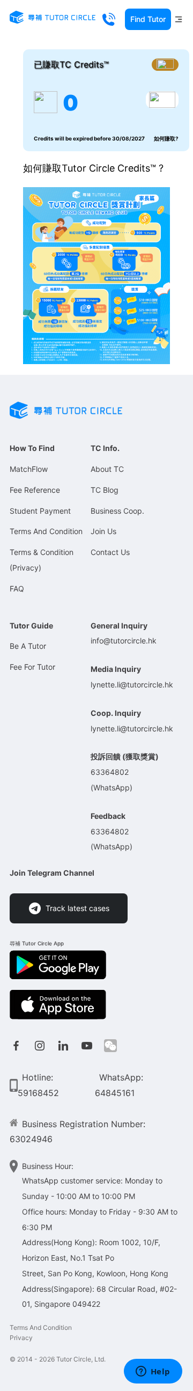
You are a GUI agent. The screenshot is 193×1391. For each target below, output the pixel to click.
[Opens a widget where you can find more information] (152, 1372)
